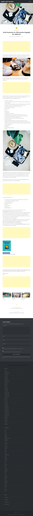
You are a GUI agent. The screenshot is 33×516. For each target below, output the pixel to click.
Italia (5, 461)
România (6, 471)
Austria (6, 433)
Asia (5, 431)
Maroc (5, 466)
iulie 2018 (6, 399)
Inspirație (15, 30)
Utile (18, 30)
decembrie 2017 (7, 410)
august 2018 (6, 397)
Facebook (10, 254)
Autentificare (6, 497)
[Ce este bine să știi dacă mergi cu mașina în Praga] (25, 295)
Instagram (13, 254)
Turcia (5, 484)
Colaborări (6, 443)
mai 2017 (6, 422)
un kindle (24, 179)
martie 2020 (6, 379)
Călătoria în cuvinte (7, 438)
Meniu (30, 1)
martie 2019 (6, 389)
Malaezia (6, 464)
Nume (4, 336)
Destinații (6, 448)
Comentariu (5, 325)
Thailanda (6, 481)
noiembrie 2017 (7, 412)
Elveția (5, 449)
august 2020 (6, 374)
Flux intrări (6, 499)
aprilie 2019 (6, 387)
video (15, 177)
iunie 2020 (6, 377)
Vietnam (6, 489)
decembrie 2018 (7, 392)
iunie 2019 (6, 384)
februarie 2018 (7, 407)
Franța (5, 453)
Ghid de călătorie (7, 454)
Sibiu (5, 474)
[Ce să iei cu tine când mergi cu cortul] (7, 295)
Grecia (5, 456)
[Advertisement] (16, 46)
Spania (5, 479)
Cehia (5, 441)
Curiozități (6, 446)
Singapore (6, 476)
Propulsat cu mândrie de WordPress (12, 514)
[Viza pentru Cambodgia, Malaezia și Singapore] (16, 295)
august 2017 (6, 417)
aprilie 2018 (6, 404)
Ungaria (6, 486)
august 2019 (6, 382)
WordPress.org (7, 504)
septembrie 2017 (7, 415)
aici (15, 218)
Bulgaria (6, 436)
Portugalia (6, 469)
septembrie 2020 (7, 372)
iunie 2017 (6, 420)
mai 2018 (6, 402)
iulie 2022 (6, 371)
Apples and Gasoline (7, 1)
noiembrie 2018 (7, 394)
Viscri (5, 491)
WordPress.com (23, 514)
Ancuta (14, 36)
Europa (6, 451)
